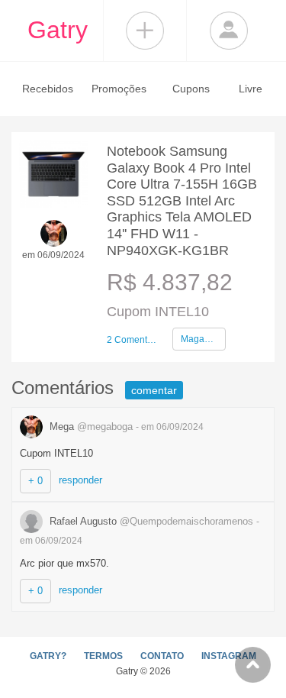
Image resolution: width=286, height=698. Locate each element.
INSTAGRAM (228, 656)
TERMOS (103, 656)
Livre (250, 88)
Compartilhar (145, 30)
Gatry (57, 30)
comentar (154, 390)
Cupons (191, 88)
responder (80, 480)
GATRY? (48, 656)
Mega (90, 426)
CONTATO (162, 656)
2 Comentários (133, 339)
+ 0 (35, 480)
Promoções (119, 88)
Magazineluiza (203, 339)
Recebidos (47, 88)
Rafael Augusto (150, 521)
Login (229, 30)
